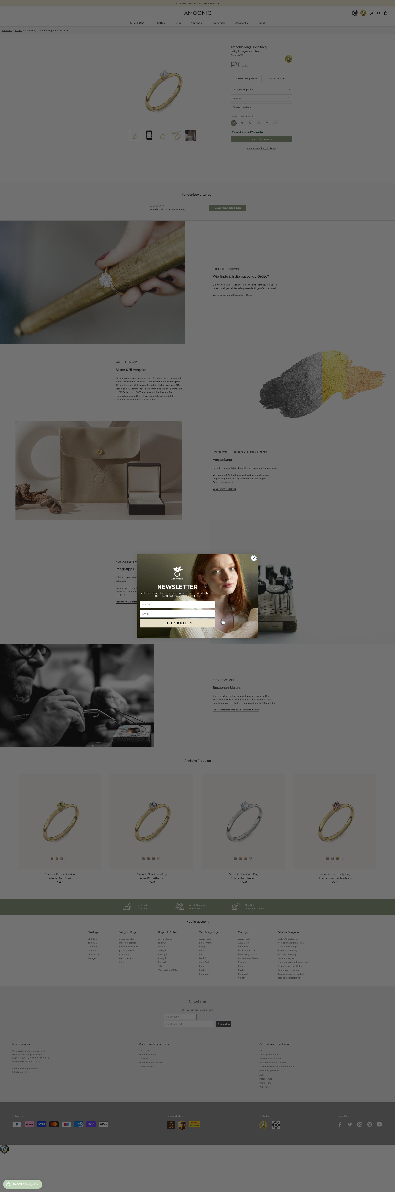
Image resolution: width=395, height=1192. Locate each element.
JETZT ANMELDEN (177, 623)
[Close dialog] (253, 558)
